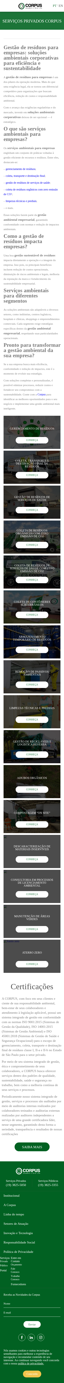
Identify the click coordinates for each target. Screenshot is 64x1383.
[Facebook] (21, 1337)
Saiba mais (32, 1147)
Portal (3, 1270)
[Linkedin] (31, 1337)
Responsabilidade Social (19, 1242)
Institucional (12, 1195)
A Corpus (10, 1205)
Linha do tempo (14, 1214)
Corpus (42, 394)
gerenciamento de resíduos (20, 169)
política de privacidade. (31, 1363)
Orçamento (16, 1264)
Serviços (5, 1257)
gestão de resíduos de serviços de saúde (28, 182)
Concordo (32, 1373)
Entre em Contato (16, 1259)
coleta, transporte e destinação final (25, 175)
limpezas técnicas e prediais (21, 201)
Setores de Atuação (16, 1223)
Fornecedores (18, 1284)
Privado (4, 1261)
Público (4, 1265)
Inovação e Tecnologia (18, 1233)
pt (55, 6)
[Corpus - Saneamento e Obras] (31, 8)
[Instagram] (40, 1337)
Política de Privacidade (18, 1252)
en (61, 6)
